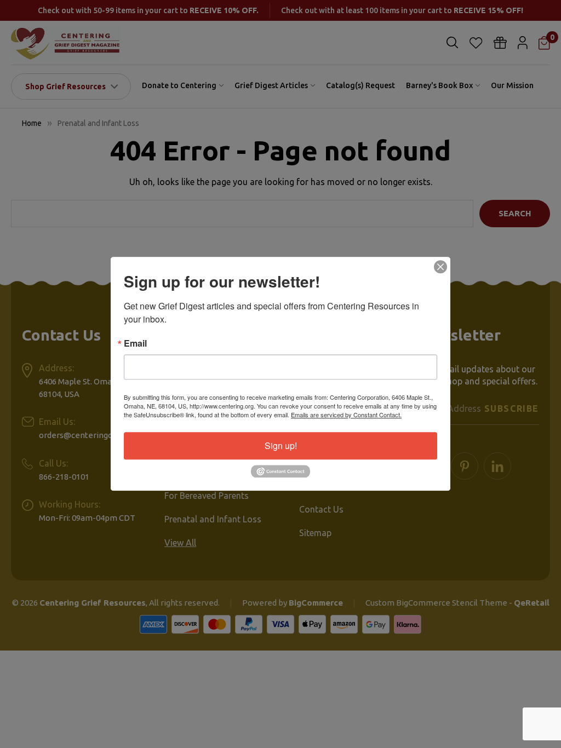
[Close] (440, 266)
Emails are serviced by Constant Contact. (346, 414)
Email (135, 343)
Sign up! (281, 445)
